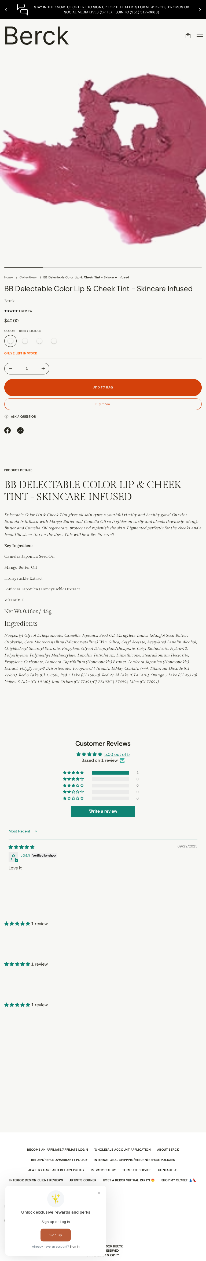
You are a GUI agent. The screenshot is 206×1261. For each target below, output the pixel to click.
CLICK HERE (77, 7)
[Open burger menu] (200, 36)
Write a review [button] (103, 811)
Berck (36, 35)
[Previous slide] (6, 10)
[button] (188, 36)
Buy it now (102, 404)
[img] (21, 847)
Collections (28, 277)
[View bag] (188, 36)
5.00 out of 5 (117, 754)
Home (8, 277)
